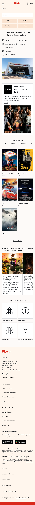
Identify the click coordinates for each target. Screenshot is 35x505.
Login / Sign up (7, 388)
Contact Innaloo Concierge (11, 370)
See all (6, 103)
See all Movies (17, 241)
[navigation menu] (4, 3)
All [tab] (5, 143)
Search (7, 15)
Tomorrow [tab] (22, 143)
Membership (6, 384)
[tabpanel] (17, 194)
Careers (4, 468)
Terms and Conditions (9, 392)
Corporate (5, 425)
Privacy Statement (8, 397)
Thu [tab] (31, 143)
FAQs (3, 401)
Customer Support (8, 377)
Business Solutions (8, 474)
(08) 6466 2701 (6, 368)
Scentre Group (21, 498)
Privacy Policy (6, 485)
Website (8, 51)
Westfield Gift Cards (9, 408)
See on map (9, 47)
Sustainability (6, 480)
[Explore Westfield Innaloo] (17, 3)
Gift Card (5, 416)
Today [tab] (12, 143)
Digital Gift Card (7, 412)
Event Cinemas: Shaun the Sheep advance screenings (11, 278)
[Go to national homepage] (6, 351)
